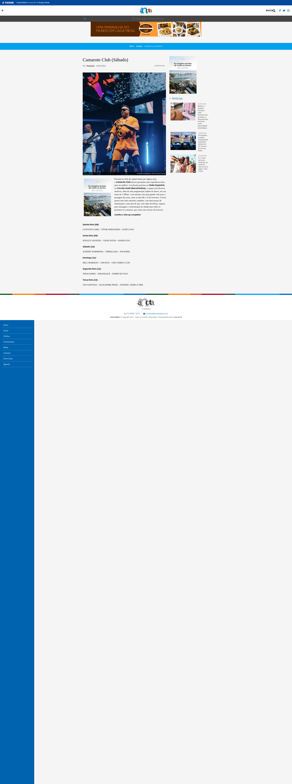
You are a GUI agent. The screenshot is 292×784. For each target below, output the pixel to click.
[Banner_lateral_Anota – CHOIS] (97, 197)
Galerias (7, 353)
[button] (30, 10)
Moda (5, 347)
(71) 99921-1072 (133, 313)
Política (6, 336)
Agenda (139, 46)
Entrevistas (8, 358)
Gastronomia (8, 342)
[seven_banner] (146, 29)
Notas (5, 330)
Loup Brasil (177, 317)
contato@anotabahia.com (157, 313)
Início (131, 46)
